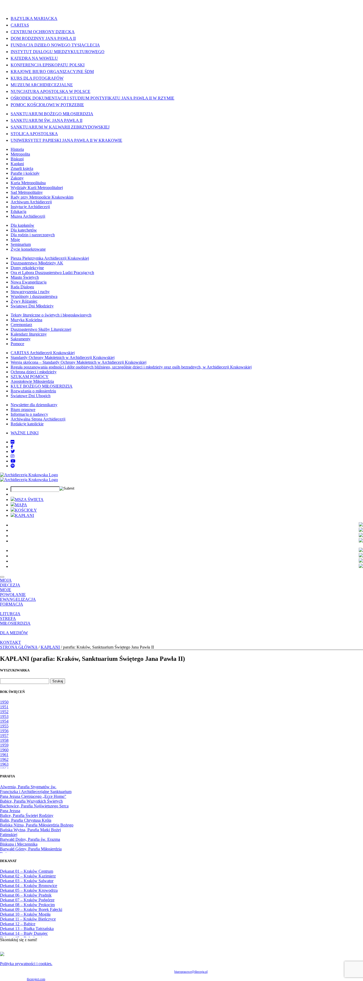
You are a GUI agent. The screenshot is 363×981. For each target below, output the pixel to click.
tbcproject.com (36, 979)
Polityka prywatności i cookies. (26, 963)
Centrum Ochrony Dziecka (43, 31)
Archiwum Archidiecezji (31, 202)
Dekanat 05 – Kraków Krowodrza (29, 890)
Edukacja (18, 211)
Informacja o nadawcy (29, 414)
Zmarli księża (22, 168)
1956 (4, 731)
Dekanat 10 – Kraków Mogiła (25, 914)
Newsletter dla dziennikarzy (34, 404)
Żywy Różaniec (24, 301)
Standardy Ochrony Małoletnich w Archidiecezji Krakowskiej (63, 357)
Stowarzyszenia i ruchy (30, 291)
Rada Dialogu (22, 287)
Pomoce (17, 343)
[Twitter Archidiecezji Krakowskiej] (13, 451)
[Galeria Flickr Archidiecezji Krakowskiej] (12, 442)
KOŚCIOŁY (26, 510)
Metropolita (20, 154)
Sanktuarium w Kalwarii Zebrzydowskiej (60, 127)
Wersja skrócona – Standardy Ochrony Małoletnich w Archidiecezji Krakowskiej (78, 362)
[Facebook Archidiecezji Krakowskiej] (12, 446)
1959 (4, 745)
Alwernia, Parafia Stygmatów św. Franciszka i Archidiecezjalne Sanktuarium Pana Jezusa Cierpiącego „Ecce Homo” (35, 792)
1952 (4, 711)
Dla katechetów (24, 230)
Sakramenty (21, 339)
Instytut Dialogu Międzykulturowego (57, 51)
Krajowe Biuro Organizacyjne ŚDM (52, 71)
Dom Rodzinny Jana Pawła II (43, 38)
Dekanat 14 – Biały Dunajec (24, 933)
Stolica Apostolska (34, 133)
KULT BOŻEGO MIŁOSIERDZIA (42, 386)
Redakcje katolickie (27, 424)
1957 (4, 735)
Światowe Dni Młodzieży (32, 306)
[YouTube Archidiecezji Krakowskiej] (13, 461)
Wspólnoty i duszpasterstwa (34, 296)
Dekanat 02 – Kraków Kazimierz (28, 876)
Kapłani (17, 163)
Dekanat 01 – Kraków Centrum (26, 871)
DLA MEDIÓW (14, 633)
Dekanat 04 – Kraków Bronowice (28, 885)
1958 (4, 740)
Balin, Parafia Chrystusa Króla (25, 820)
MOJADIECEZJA (10, 582)
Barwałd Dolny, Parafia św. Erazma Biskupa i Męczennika (30, 841)
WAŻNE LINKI (25, 433)
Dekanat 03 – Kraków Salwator (26, 881)
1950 (4, 702)
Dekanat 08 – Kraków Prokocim (27, 904)
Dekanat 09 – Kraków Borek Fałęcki (31, 909)
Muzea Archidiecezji (28, 216)
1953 (4, 716)
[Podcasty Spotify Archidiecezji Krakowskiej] (13, 466)
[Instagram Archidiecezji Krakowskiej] (12, 456)
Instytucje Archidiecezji (30, 206)
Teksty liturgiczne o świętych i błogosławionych (51, 315)
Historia (17, 149)
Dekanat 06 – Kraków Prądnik (26, 895)
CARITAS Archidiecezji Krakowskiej (43, 352)
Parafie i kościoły (25, 173)
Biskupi (17, 159)
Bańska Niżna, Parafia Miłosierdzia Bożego (36, 825)
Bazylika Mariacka (34, 18)
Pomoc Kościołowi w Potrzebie (47, 104)
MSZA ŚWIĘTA (29, 499)
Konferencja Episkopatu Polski (48, 65)
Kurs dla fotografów (37, 78)
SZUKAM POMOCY (30, 376)
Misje (15, 239)
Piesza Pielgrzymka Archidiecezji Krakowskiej (50, 258)
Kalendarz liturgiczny (29, 334)
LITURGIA (10, 613)
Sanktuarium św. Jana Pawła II (46, 120)
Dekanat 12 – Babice (17, 924)
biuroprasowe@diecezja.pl (191, 972)
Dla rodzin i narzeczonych (33, 235)
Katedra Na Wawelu (34, 58)
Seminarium (21, 244)
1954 (4, 721)
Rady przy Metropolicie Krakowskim (42, 197)
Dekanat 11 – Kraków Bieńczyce (28, 919)
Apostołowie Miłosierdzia (32, 381)
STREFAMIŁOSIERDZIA (15, 621)
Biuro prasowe (23, 409)
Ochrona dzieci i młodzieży (34, 372)
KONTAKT (10, 642)
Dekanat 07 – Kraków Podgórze (27, 900)
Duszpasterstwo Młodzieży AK (37, 263)
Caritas (20, 25)
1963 (4, 764)
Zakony (17, 178)
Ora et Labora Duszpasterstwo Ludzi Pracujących (52, 272)
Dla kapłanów (22, 225)
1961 (4, 754)
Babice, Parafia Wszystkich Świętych (31, 801)
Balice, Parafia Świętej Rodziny (26, 815)
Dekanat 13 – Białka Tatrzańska (27, 928)
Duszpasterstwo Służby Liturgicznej (41, 329)
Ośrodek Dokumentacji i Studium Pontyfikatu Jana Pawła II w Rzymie (92, 98)
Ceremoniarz (21, 324)
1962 (4, 759)
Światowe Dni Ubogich (30, 395)
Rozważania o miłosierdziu (33, 391)
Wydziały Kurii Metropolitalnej (37, 187)
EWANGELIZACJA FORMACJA (18, 601)
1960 (4, 750)
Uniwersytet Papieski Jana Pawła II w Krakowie (66, 140)
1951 (4, 707)
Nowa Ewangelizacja (29, 282)
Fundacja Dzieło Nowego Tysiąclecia (55, 45)
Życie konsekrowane (28, 249)
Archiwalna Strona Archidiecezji (38, 419)
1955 (4, 726)
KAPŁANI (24, 515)
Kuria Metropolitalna (28, 183)
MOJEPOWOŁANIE (13, 592)
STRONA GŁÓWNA (18, 647)
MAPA (21, 505)
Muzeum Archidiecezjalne (42, 85)
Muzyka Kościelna (26, 320)
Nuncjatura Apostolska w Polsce (50, 91)
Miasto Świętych (25, 277)
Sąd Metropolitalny (27, 192)
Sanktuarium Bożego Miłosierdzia (52, 114)
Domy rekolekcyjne (27, 267)
